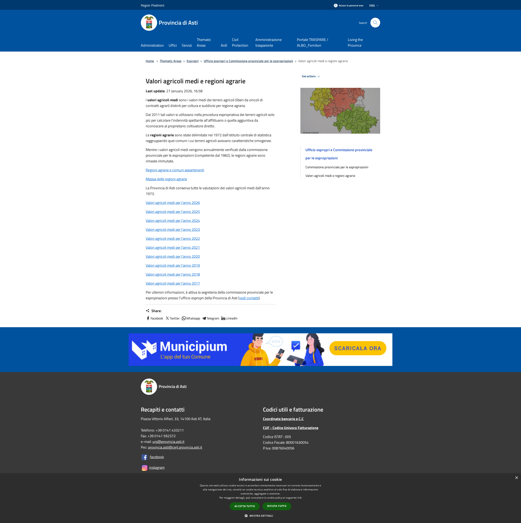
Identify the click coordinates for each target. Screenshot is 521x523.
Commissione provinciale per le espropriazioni (336, 167)
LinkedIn (232, 318)
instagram (157, 467)
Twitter (175, 318)
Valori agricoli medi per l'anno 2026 (173, 202)
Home (150, 60)
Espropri (193, 60)
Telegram (213, 318)
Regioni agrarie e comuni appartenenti (175, 170)
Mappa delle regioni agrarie (166, 179)
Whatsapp (193, 318)
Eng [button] (372, 5)
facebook (157, 457)
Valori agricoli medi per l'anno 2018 (173, 274)
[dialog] (260, 498)
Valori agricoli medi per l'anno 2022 (173, 238)
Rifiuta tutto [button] (277, 506)
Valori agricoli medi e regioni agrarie (330, 175)
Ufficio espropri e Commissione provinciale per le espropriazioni (248, 60)
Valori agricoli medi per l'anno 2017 (173, 283)
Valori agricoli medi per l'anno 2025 (173, 211)
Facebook (157, 318)
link (300, 497)
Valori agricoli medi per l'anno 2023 (173, 229)
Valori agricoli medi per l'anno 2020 (173, 256)
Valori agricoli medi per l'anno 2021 (173, 247)
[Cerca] (375, 23)
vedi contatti (249, 298)
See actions (309, 76)
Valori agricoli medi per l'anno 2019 (173, 265)
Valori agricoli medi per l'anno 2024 (173, 220)
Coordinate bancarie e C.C (283, 419)
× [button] (516, 477)
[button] (260, 515)
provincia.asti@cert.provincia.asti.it (175, 447)
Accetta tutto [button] (244, 506)
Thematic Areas (171, 60)
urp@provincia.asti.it (168, 441)
